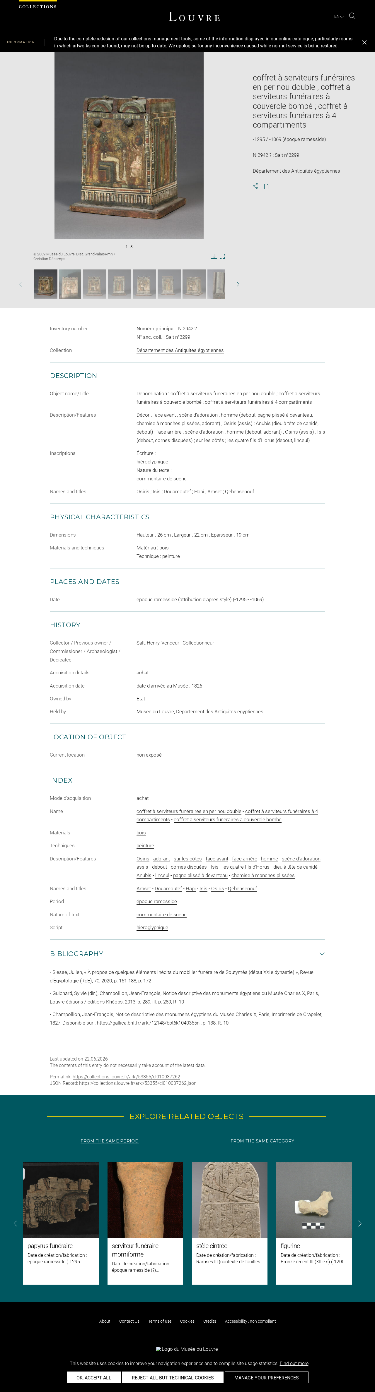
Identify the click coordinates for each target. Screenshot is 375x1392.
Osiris (143, 859)
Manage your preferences (266, 1378)
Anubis (144, 875)
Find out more (294, 1363)
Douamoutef (168, 888)
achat (143, 798)
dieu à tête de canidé (295, 867)
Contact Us (129, 1321)
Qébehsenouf (242, 888)
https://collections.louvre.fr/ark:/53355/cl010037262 (126, 1077)
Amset (144, 888)
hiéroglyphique (152, 927)
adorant (161, 859)
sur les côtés (188, 859)
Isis (215, 867)
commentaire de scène (162, 914)
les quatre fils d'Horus (246, 867)
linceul (162, 875)
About (104, 1321)
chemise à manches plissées (263, 875)
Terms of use (159, 1321)
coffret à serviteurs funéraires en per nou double (189, 811)
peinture (145, 845)
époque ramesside (157, 901)
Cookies (187, 1321)
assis (142, 867)
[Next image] (229, 284)
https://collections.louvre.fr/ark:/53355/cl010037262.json (138, 1083)
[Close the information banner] (364, 42)
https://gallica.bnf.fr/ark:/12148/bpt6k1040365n (149, 1023)
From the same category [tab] (262, 1141)
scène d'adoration (301, 859)
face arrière (244, 859)
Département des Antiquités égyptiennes (180, 350)
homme (269, 859)
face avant (217, 859)
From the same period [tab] (110, 1141)
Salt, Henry (148, 643)
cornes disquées (189, 867)
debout (159, 867)
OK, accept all (93, 1378)
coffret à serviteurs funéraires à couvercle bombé (228, 819)
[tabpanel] (187, 1223)
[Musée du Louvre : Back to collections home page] (194, 16)
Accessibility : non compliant (250, 1321)
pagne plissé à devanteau (200, 875)
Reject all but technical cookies (173, 1378)
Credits (209, 1321)
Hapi (191, 888)
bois (141, 833)
